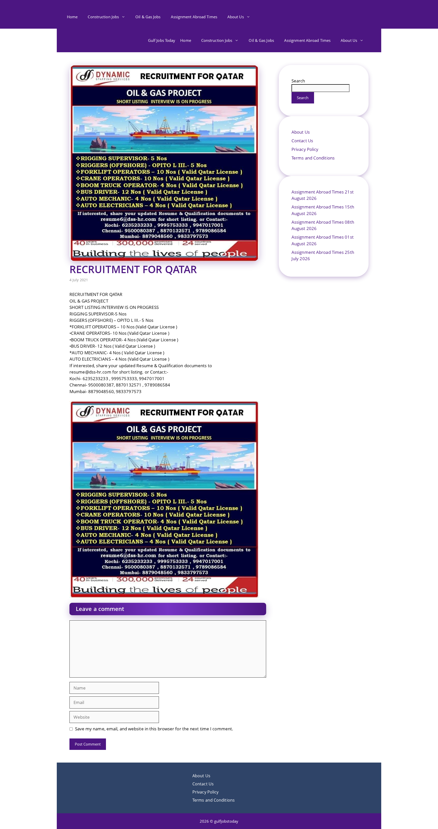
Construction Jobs (103, 16)
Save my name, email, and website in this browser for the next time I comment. (154, 729)
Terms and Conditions (313, 158)
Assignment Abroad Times (194, 16)
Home (72, 16)
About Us (235, 16)
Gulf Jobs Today (161, 40)
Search (298, 81)
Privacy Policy (304, 149)
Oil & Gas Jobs (147, 16)
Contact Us (302, 141)
